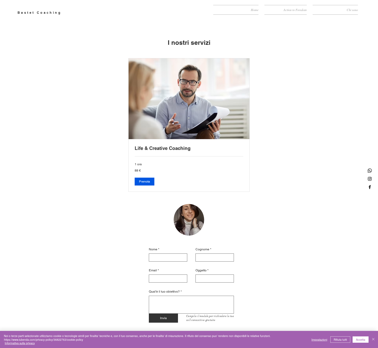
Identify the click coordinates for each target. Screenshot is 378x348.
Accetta (360, 340)
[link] (189, 148)
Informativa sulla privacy (20, 343)
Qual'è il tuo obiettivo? (164, 291)
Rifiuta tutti (340, 340)
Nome (153, 249)
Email (153, 270)
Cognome (202, 249)
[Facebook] (369, 187)
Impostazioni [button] (319, 340)
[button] (144, 181)
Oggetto (201, 270)
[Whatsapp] (369, 170)
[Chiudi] (373, 339)
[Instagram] (369, 178)
